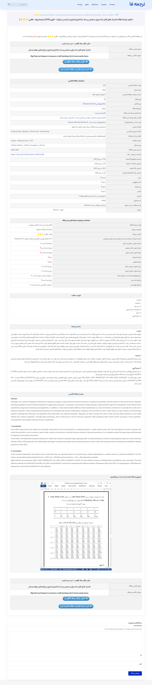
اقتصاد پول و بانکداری (98, 118)
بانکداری (72, 118)
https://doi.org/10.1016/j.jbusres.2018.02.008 (27, 154)
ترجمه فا (112, 5)
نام (141, 655)
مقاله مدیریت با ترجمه (108, 15)
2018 (103, 90)
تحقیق (87, 5)
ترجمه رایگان (95, 5)
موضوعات (103, 5)
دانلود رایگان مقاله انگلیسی (74, 61)
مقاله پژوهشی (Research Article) (94, 104)
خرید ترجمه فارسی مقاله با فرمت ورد (74, 69)
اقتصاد (103, 113)
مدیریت (97, 113)
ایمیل (140, 664)
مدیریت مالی (64, 118)
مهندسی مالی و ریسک (83, 118)
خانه (115, 15)
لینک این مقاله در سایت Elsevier (94, 205)
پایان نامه (79, 5)
